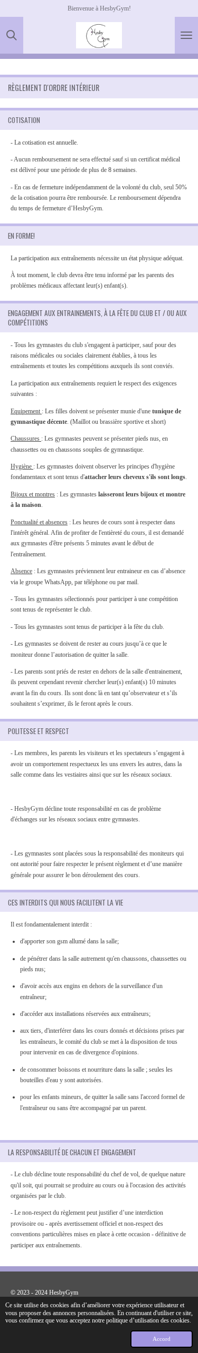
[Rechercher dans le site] (11, 35)
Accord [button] (162, 1339)
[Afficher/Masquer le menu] (186, 35)
